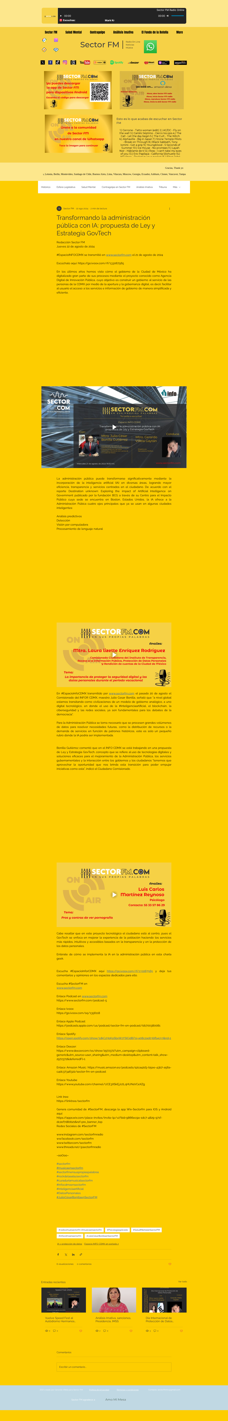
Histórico (45, 187)
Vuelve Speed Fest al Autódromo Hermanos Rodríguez (59, 1096)
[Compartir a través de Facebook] (58, 1031)
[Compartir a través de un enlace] (80, 1031)
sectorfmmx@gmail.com (169, 1166)
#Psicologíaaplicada (117, 1006)
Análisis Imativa (144, 187)
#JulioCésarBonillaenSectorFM (102, 1012)
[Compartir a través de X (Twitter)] (65, 1031)
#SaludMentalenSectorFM (146, 1006)
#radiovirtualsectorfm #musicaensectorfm (80, 1006)
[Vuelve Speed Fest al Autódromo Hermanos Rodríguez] (63, 1076)
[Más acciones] (169, 208)
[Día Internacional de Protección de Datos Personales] (164, 1076)
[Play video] (114, 355)
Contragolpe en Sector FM (116, 187)
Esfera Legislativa (66, 187)
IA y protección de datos (69, 1020)
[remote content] (114, 305)
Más (175, 187)
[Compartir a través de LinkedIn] (73, 1031)
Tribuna (163, 187)
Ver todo (182, 1058)
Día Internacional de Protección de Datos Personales (159, 1096)
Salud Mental (88, 187)
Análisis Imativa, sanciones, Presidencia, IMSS (113, 1096)
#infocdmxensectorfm (70, 1012)
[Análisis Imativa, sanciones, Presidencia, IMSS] (114, 1076)
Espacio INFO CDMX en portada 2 (101, 1020)
